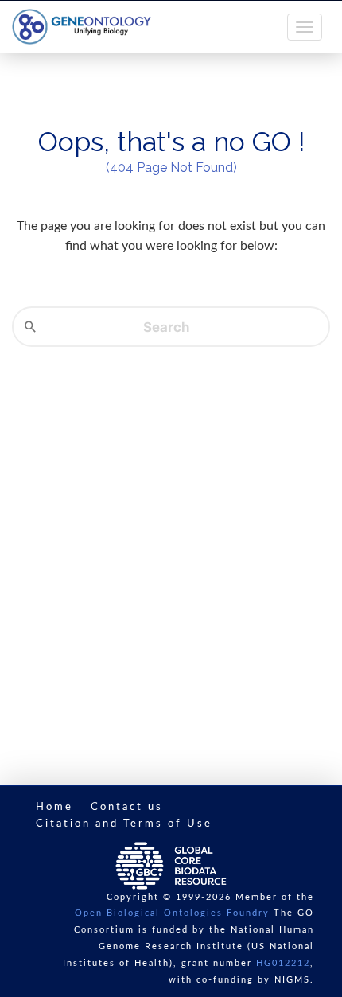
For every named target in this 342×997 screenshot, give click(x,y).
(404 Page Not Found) (171, 167)
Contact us (127, 807)
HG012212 (283, 963)
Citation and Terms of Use (124, 824)
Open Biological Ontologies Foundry (172, 913)
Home (54, 807)
